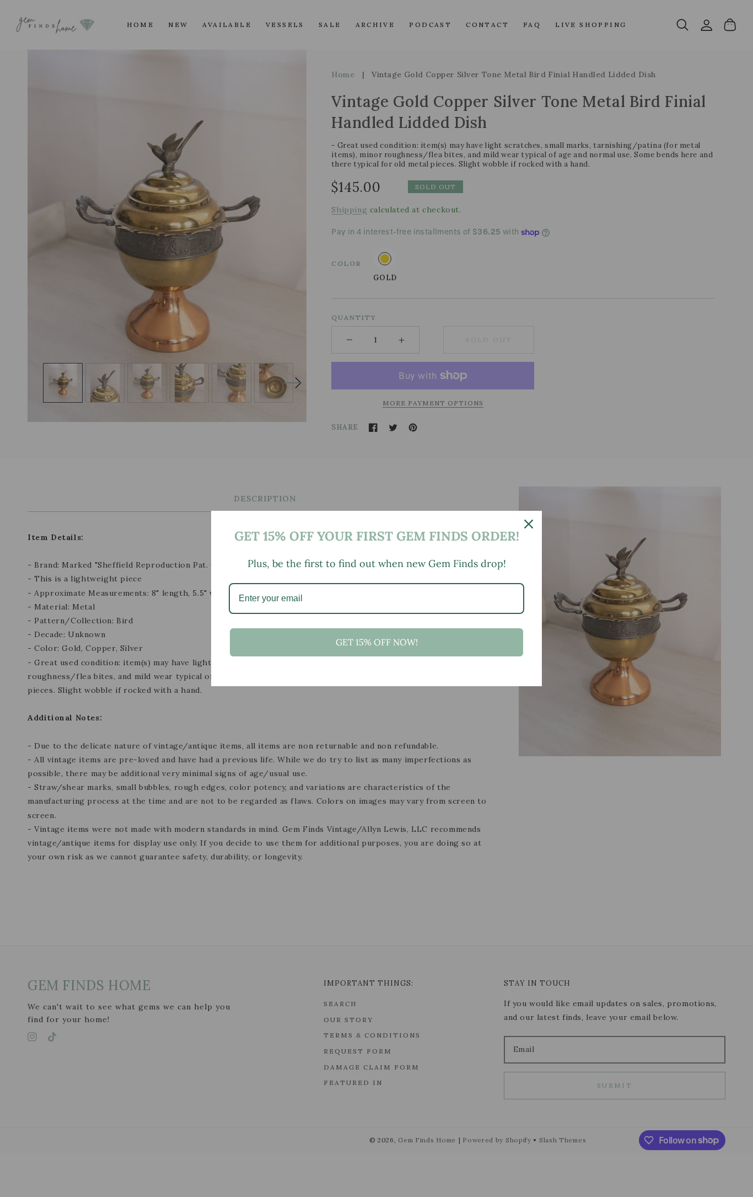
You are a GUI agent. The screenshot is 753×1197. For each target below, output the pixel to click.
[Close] (528, 524)
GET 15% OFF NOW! (377, 642)
